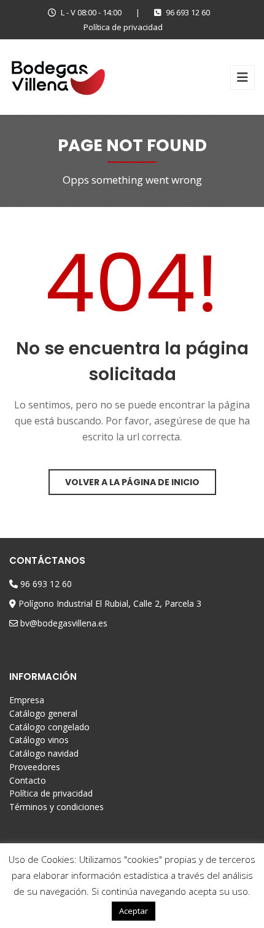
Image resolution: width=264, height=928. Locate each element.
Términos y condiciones (56, 807)
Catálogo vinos (39, 740)
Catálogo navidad (44, 753)
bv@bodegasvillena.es (63, 623)
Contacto (27, 780)
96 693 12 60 (188, 12)
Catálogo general (43, 713)
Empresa (26, 700)
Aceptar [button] (133, 910)
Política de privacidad (123, 27)
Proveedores (34, 767)
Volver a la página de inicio (132, 482)
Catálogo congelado (49, 727)
